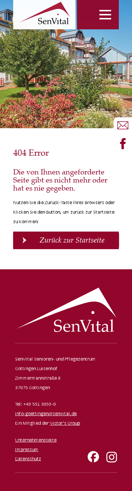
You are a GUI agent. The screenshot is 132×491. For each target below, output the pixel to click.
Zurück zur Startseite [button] (72, 240)
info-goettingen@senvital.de (46, 413)
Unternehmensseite (35, 440)
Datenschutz (28, 458)
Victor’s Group (65, 423)
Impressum (26, 449)
